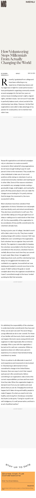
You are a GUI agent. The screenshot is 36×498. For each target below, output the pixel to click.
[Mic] (3, 4)
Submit (30, 486)
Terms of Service (25, 488)
